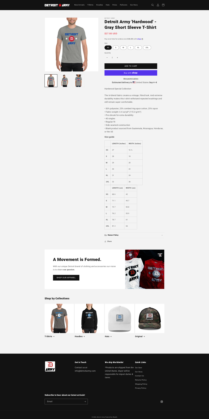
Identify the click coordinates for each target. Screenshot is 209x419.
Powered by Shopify (111, 417)
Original (139, 336)
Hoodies (79, 336)
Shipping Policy (141, 384)
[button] (152, 5)
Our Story (138, 372)
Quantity (107, 53)
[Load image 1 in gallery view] (51, 80)
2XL (147, 48)
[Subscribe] (85, 401)
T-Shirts (48, 336)
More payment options (130, 78)
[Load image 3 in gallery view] (78, 80)
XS (108, 48)
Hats (107, 336)
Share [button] (109, 241)
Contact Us (139, 376)
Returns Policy (141, 380)
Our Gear (138, 368)
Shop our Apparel (66, 278)
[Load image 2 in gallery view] (64, 80)
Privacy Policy (140, 388)
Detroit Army (101, 417)
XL (138, 48)
